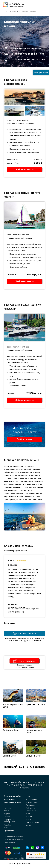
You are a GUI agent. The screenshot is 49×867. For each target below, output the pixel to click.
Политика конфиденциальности (13, 839)
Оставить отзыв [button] (27, 633)
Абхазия (29, 819)
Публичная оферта (9, 842)
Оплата (7, 817)
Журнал (7, 814)
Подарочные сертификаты (9, 821)
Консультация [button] (27, 661)
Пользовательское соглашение (13, 836)
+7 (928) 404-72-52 (12, 799)
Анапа (28, 814)
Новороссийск (31, 811)
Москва (28, 825)
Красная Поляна (32, 802)
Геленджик (30, 805)
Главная (6, 12)
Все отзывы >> (11, 623)
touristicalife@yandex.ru (12, 802)
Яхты (6, 828)
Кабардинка (30, 808)
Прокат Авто (9, 831)
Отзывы (7, 811)
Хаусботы (8, 825)
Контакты (7, 808)
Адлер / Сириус (32, 799)
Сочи (14, 12)
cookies (26, 863)
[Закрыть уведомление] (47, 862)
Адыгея (29, 817)
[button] (24, 169)
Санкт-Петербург (32, 822)
